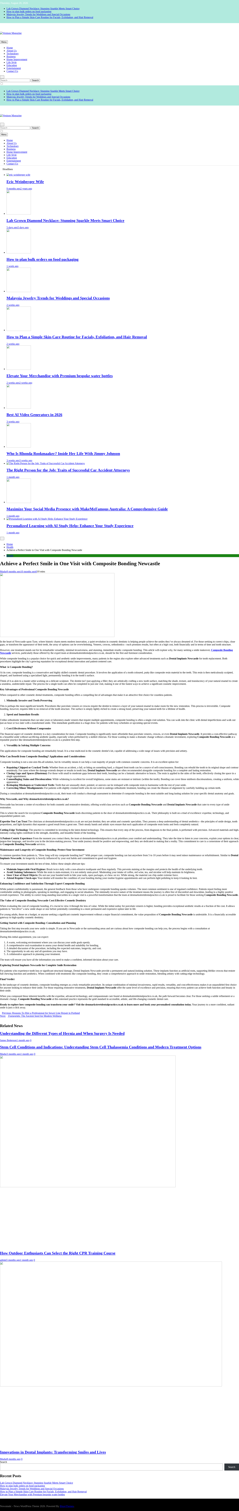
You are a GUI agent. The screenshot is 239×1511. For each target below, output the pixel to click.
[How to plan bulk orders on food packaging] (19, 252)
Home (10, 47)
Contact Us (12, 71)
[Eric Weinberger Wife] (18, 174)
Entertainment (14, 68)
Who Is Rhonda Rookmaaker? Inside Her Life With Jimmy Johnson (63, 453)
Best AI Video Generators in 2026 (34, 415)
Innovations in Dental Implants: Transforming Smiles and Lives (53, 1452)
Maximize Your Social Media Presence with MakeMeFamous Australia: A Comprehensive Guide (87, 509)
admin (3, 1260)
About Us (12, 50)
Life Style (12, 62)
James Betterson (8, 1040)
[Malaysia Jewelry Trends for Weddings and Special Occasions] (19, 291)
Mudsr (3, 571)
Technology (13, 53)
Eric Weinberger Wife (25, 182)
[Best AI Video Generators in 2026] (19, 407)
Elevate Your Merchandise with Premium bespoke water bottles (60, 376)
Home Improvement (17, 59)
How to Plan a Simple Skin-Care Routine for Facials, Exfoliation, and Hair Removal (50, 17)
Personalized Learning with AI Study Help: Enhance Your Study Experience (70, 526)
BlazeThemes (67, 1506)
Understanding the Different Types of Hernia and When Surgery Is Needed (62, 1033)
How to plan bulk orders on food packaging (29, 11)
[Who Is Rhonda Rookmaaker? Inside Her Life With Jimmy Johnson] (19, 446)
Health (10, 555)
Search (3, 1462)
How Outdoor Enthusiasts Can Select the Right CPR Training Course (57, 1253)
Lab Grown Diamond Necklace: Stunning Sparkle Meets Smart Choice (43, 8)
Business (11, 56)
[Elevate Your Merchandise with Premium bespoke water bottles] (19, 369)
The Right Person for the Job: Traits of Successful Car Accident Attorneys (68, 470)
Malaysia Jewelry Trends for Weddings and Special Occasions (38, 14)
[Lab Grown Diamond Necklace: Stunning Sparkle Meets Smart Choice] (19, 213)
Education (12, 65)
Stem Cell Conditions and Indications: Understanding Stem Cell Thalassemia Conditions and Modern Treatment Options (100, 1047)
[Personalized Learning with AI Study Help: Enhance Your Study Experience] (47, 518)
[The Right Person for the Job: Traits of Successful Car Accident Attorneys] (46, 463)
